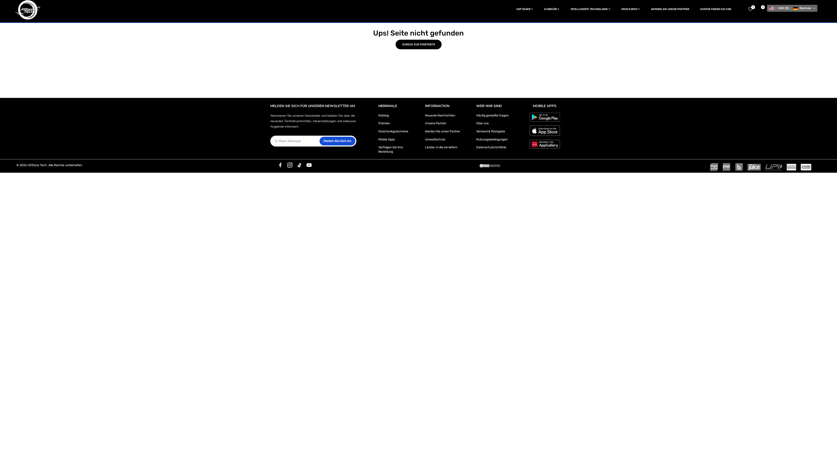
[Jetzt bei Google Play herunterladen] (545, 117)
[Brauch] (280, 165)
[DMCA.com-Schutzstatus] (490, 165)
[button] (792, 8)
